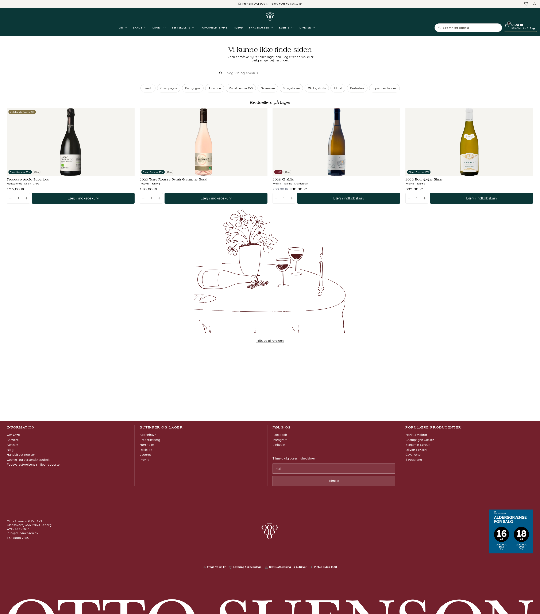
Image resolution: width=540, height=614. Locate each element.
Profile (144, 459)
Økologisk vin (317, 88)
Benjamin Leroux (417, 444)
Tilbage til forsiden (270, 340)
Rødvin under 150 (241, 88)
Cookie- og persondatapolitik (28, 459)
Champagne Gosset (419, 440)
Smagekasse (291, 88)
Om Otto (13, 434)
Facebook (280, 434)
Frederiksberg (150, 440)
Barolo (148, 88)
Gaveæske (268, 88)
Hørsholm (147, 444)
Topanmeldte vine (213, 27)
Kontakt (13, 444)
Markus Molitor (416, 434)
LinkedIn (279, 444)
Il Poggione (413, 459)
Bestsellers (357, 88)
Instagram (280, 440)
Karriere (13, 440)
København (148, 434)
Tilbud (238, 27)
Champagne (168, 88)
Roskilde (146, 449)
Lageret (145, 454)
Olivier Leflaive (416, 449)
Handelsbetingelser (21, 454)
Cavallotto (413, 454)
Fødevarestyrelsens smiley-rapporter (34, 464)
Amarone (214, 88)
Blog (10, 449)
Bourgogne (192, 88)
